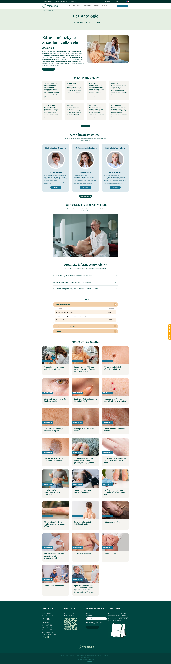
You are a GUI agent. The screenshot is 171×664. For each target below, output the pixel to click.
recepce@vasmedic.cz (107, 1)
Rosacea (114, 83)
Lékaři (98, 22)
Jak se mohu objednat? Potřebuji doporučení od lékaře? (73, 276)
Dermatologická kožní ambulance (50, 84)
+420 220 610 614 (119, 1)
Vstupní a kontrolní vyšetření (62, 304)
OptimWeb (89, 661)
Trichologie (58, 331)
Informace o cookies (85, 657)
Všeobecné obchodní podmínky (102, 655)
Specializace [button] (76, 5)
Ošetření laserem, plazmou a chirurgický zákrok (67, 326)
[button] (48, 236)
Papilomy (92, 105)
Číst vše (69, 95)
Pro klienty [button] (87, 5)
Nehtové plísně (72, 83)
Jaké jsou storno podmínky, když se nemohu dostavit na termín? (76, 289)
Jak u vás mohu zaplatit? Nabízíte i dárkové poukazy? (72, 282)
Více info (56, 187)
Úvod (69, 5)
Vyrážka (70, 105)
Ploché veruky (49, 105)
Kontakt (104, 5)
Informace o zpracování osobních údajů (84, 655)
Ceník (93, 22)
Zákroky (73, 22)
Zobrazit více (85, 126)
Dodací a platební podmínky (67, 655)
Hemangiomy (116, 105)
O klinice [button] (96, 5)
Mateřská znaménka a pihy (95, 84)
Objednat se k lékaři (122, 5)
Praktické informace (83, 22)
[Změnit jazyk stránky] (127, 1)
